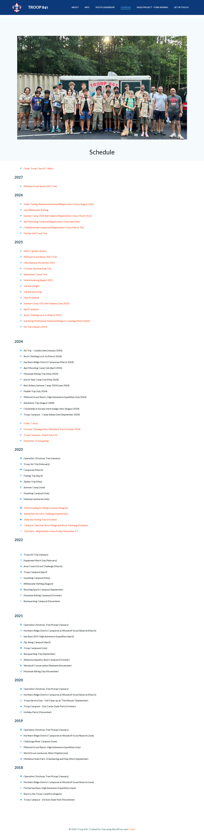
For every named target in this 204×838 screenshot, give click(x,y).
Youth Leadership (105, 7)
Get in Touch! (181, 7)
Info (87, 7)
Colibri (131, 829)
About (75, 7)
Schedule (126, 7)
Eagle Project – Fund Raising (152, 7)
